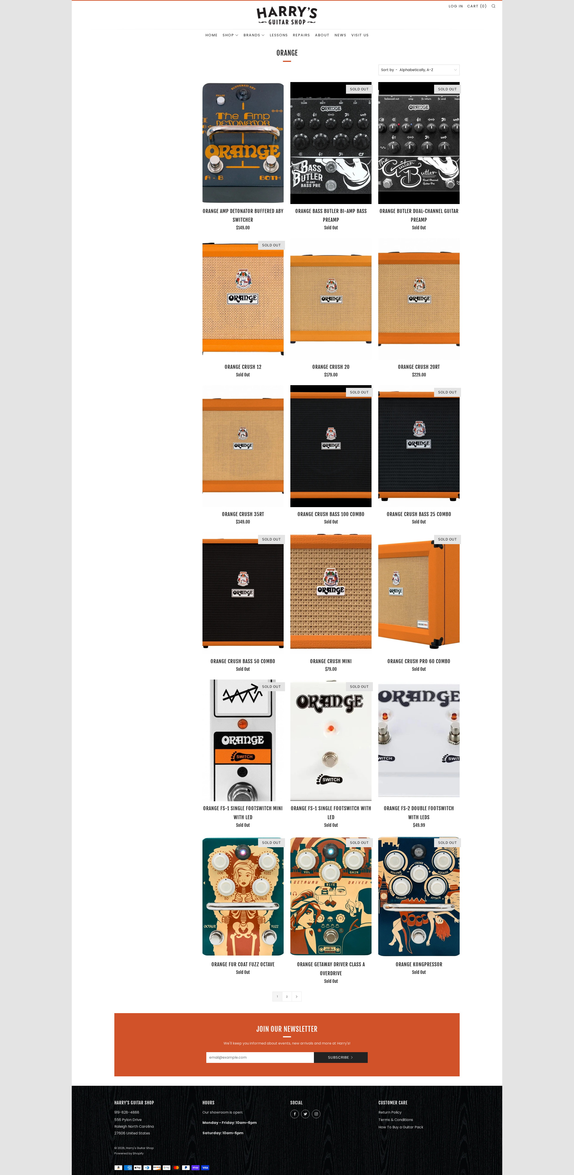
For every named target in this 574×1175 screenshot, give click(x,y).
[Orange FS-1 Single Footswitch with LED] (331, 740)
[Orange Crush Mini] (331, 593)
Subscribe (338, 1058)
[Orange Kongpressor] (418, 897)
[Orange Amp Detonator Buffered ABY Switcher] (243, 143)
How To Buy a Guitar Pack (400, 1127)
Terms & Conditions (395, 1119)
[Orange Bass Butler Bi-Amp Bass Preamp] (331, 143)
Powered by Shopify (129, 1153)
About (322, 35)
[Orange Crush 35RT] (243, 446)
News (340, 35)
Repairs (301, 35)
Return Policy (390, 1112)
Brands (252, 35)
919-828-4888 (126, 1112)
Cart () (477, 6)
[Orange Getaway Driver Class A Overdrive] (331, 897)
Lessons (279, 35)
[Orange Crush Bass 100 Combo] (331, 446)
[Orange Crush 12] (243, 299)
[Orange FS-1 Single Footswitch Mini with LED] (243, 740)
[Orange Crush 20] (331, 299)
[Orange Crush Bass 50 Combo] (243, 593)
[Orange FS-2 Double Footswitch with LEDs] (418, 740)
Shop (228, 35)
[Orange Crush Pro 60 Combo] (418, 593)
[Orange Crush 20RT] (418, 299)
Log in (456, 6)
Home (211, 35)
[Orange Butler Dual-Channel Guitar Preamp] (418, 143)
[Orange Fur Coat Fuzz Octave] (243, 897)
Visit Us (360, 35)
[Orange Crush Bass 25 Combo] (418, 446)
